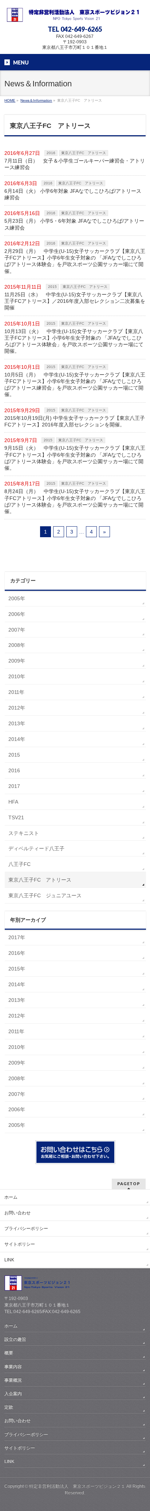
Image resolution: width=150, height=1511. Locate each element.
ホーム (10, 1197)
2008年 (16, 645)
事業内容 (13, 1366)
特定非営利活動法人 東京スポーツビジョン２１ (77, 1486)
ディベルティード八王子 (36, 848)
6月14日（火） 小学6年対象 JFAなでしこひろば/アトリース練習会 (72, 194)
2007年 (16, 630)
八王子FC (19, 864)
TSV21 (16, 817)
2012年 (16, 708)
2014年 (16, 739)
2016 (51, 153)
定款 (8, 1407)
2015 (52, 287)
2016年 (16, 953)
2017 (14, 786)
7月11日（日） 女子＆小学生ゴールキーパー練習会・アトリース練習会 (74, 164)
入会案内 (13, 1393)
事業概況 (13, 1380)
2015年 (16, 969)
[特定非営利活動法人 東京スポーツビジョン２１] (74, 14)
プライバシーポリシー (26, 1228)
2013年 (16, 723)
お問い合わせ (17, 1212)
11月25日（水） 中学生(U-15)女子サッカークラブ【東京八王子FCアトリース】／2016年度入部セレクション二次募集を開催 (74, 301)
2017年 (16, 937)
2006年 (16, 614)
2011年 (16, 692)
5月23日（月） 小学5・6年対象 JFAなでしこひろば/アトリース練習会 (74, 224)
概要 (8, 1352)
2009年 (16, 661)
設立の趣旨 (15, 1339)
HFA (13, 802)
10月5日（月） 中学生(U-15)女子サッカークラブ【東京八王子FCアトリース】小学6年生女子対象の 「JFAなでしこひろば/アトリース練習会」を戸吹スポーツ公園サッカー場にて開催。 (74, 385)
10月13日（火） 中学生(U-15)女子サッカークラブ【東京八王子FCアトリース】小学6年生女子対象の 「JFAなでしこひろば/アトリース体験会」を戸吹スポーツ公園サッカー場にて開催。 (73, 341)
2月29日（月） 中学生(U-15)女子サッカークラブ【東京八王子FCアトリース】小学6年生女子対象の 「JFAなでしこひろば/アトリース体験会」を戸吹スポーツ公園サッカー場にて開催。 (74, 261)
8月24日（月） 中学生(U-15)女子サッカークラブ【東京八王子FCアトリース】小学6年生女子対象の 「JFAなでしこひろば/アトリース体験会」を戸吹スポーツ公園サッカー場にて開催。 (74, 501)
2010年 (16, 676)
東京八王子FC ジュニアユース (45, 895)
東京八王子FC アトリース (83, 153)
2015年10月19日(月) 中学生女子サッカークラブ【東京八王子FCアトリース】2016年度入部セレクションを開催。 (74, 421)
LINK (9, 1259)
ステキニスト (23, 833)
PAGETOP (128, 1183)
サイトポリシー (19, 1244)
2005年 (16, 598)
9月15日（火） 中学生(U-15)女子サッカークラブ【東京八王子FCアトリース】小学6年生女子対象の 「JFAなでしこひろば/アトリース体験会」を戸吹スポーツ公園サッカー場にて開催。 (74, 458)
